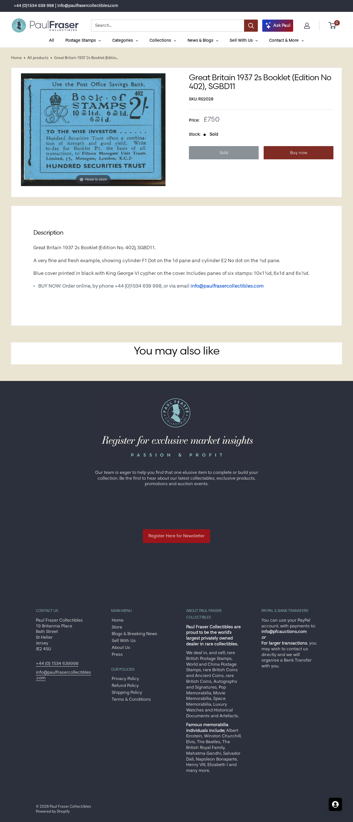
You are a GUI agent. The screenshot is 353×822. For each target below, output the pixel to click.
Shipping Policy (127, 692)
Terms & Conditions (131, 699)
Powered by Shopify (53, 811)
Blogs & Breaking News (134, 633)
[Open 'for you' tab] (335, 804)
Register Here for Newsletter (176, 535)
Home (16, 57)
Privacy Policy (125, 678)
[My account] (307, 26)
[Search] (251, 26)
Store (117, 627)
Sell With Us (124, 640)
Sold (224, 152)
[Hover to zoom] (93, 129)
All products (38, 57)
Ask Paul (281, 25)
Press (117, 654)
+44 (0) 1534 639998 (57, 663)
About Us (121, 647)
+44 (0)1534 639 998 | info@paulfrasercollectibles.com (66, 5)
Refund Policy (125, 685)
